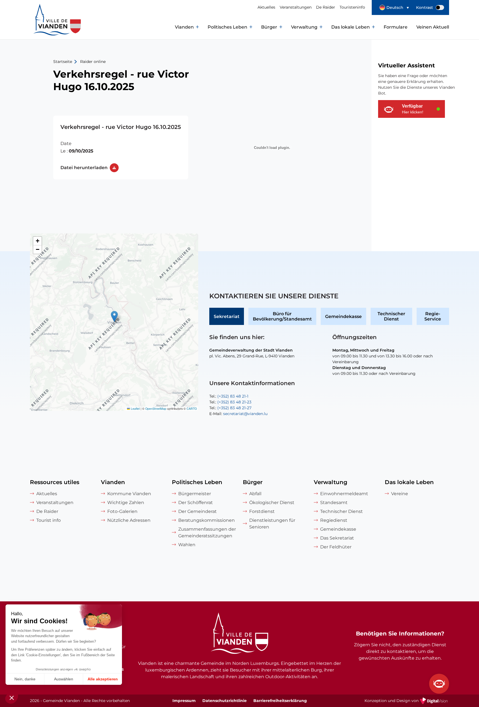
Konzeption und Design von (407, 701)
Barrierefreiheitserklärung (280, 700)
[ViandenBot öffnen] (439, 684)
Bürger (269, 27)
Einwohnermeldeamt (344, 493)
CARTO (192, 408)
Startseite (62, 61)
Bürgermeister (194, 493)
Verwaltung (304, 27)
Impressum (184, 700)
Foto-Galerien (122, 511)
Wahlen (186, 544)
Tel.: (228, 396)
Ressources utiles (54, 482)
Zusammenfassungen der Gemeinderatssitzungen (207, 532)
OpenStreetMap (155, 408)
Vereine (399, 493)
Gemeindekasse (343, 316)
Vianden (184, 27)
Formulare (395, 27)
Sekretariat (227, 316)
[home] (45, 27)
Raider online (93, 61)
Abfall (255, 493)
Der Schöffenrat (195, 502)
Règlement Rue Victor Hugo (121, 147)
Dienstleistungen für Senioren (272, 524)
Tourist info (48, 520)
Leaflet (135, 408)
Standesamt (334, 502)
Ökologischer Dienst (271, 502)
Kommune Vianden (129, 493)
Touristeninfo (352, 7)
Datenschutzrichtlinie (224, 700)
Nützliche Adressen (129, 520)
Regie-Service (432, 316)
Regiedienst (333, 520)
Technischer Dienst (391, 316)
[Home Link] (239, 634)
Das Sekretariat (337, 538)
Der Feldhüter (335, 547)
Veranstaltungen (296, 7)
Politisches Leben (227, 27)
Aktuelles (266, 7)
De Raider (325, 7)
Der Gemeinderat (197, 511)
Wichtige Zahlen (125, 502)
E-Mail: (238, 413)
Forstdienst (262, 511)
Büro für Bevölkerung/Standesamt (282, 316)
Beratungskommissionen (206, 520)
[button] (394, 7)
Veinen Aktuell (432, 27)
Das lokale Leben (350, 27)
